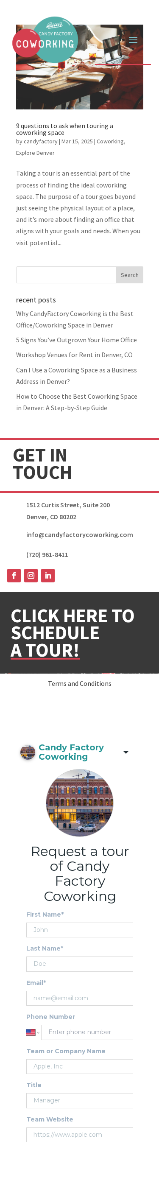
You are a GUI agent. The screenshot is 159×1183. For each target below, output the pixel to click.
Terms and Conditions (80, 683)
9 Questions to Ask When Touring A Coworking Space (64, 129)
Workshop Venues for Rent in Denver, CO (74, 354)
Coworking (110, 141)
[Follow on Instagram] (31, 575)
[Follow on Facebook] (14, 575)
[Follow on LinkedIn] (48, 575)
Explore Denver (35, 153)
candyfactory (41, 141)
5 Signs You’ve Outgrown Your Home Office (76, 340)
